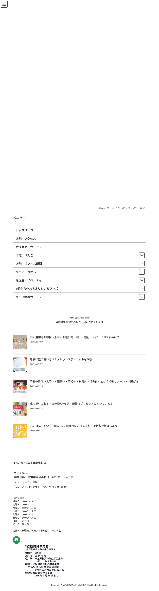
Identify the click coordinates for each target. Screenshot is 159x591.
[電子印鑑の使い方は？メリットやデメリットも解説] (20, 364)
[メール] (16, 540)
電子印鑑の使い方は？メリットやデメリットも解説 (61, 359)
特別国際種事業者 (79, 317)
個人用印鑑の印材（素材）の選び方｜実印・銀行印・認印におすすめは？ (74, 337)
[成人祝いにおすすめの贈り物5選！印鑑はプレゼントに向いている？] (20, 409)
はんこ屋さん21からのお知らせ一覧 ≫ (121, 207)
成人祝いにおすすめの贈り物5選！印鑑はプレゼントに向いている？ (71, 403)
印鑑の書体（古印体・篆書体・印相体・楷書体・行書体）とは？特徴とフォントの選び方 (84, 381)
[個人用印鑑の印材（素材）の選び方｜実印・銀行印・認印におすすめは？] (20, 342)
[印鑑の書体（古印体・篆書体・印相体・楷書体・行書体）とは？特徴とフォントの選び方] (20, 387)
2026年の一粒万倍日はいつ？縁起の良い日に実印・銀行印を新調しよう (74, 425)
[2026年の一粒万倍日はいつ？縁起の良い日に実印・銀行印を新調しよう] (20, 431)
